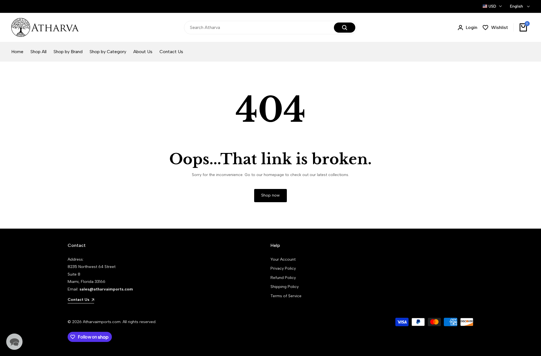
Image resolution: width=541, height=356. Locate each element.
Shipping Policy (284, 286)
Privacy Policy (283, 268)
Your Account (283, 259)
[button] (14, 342)
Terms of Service (285, 296)
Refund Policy (283, 277)
